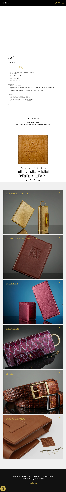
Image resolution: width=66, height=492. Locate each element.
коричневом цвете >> (21, 105)
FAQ (29, 476)
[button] (56, 3)
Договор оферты (47, 476)
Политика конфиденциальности (33, 479)
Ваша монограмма (19, 476)
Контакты (35, 476)
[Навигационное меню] (63, 3)
